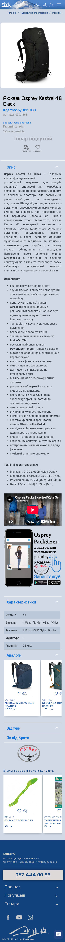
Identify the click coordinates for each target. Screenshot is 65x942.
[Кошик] (51, 6)
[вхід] (45, 6)
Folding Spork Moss (19, 820)
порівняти (26, 151)
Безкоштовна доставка (17, 122)
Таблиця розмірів (13, 131)
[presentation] (58, 682)
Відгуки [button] (13, 728)
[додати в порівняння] (24, 693)
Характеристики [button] (21, 602)
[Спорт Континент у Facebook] (8, 917)
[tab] (33, 167)
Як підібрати (18, 738)
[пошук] (38, 6)
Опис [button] (11, 167)
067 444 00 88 (33, 875)
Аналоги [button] (14, 655)
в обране (37, 151)
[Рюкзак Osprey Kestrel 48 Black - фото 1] (33, 55)
